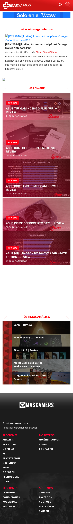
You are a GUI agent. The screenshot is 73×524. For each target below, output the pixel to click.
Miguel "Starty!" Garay (46, 51)
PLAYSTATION (11, 458)
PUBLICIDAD (10, 501)
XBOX (6, 467)
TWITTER (44, 492)
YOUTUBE (45, 501)
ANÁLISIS (8, 439)
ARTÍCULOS (10, 444)
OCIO (6, 481)
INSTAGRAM (46, 506)
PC (4, 453)
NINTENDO (9, 462)
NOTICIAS (9, 448)
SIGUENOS (9, 506)
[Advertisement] (36, 286)
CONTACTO (46, 448)
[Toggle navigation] (67, 4)
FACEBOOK (45, 497)
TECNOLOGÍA (11, 476)
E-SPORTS (9, 472)
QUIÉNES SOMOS (49, 439)
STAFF (43, 444)
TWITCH (44, 511)
